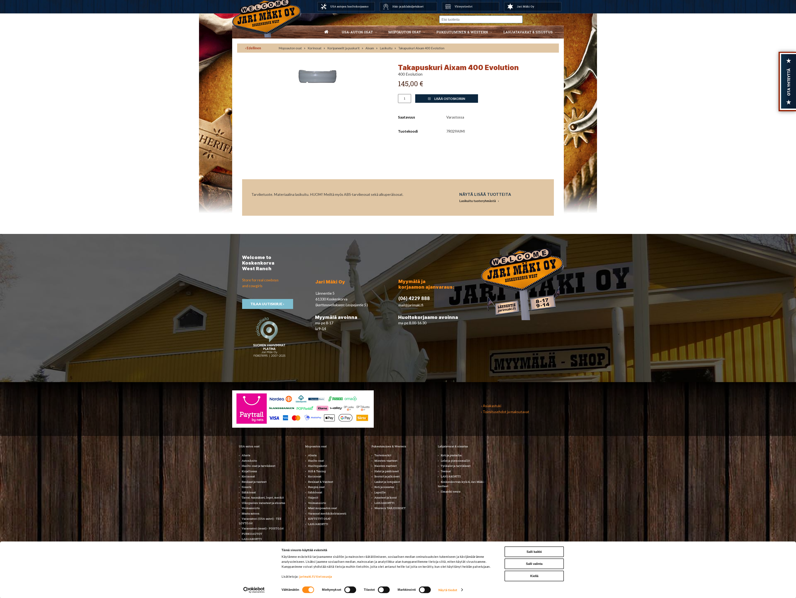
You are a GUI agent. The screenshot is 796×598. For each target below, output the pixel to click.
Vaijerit (313, 497)
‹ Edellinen (253, 48)
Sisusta (246, 487)
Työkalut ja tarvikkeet (456, 466)
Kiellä (534, 576)
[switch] (350, 589)
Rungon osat (316, 487)
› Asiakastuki (491, 406)
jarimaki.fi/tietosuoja (315, 576)
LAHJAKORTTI (252, 539)
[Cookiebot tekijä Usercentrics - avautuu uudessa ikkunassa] (254, 590)
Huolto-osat (316, 460)
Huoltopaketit (317, 466)
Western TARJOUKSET (390, 508)
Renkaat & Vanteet (320, 482)
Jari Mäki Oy (525, 6)
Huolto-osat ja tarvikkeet (258, 466)
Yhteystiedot (463, 6)
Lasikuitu (386, 48)
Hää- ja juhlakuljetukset (407, 6)
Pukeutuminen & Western (388, 446)
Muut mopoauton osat (322, 508)
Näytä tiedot (447, 590)
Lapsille (380, 492)
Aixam (369, 48)
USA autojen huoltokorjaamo (349, 6)
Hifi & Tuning (317, 471)
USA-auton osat (357, 32)
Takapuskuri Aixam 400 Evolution (421, 48)
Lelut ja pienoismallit (455, 460)
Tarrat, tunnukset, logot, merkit (263, 497)
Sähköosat (249, 492)
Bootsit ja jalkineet (387, 476)
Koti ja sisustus (384, 487)
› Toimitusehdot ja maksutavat (505, 412)
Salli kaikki (534, 551)
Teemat (446, 471)
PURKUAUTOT (252, 534)
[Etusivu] (326, 32)
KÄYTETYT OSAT (319, 519)
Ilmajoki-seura (450, 491)
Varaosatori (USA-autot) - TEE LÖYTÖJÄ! (260, 521)
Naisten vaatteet (385, 466)
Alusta (246, 455)
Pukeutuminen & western (462, 32)
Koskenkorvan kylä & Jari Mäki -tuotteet (461, 484)
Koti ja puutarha (451, 455)
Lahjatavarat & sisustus (528, 32)
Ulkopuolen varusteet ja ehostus (263, 503)
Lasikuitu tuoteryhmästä (477, 201)
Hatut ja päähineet (386, 471)
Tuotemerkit (382, 455)
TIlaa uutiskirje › (267, 304)
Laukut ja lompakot (387, 482)
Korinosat (315, 48)
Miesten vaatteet (385, 460)
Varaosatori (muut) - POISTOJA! (263, 528)
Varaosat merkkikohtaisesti (327, 513)
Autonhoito (249, 460)
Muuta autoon (251, 513)
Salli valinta (534, 564)
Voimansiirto (251, 508)
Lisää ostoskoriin (449, 98)
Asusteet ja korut (385, 497)
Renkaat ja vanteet (254, 482)
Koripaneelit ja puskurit (343, 48)
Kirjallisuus (249, 471)
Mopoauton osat (404, 32)
